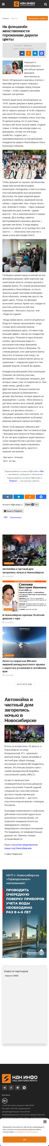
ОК (24, 1139)
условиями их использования (26, 1132)
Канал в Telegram (14, 511)
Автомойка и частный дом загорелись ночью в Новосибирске (23, 570)
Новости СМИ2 (11, 975)
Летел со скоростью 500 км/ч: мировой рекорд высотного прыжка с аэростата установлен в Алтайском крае (24, 666)
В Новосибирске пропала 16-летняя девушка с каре (23, 616)
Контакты (6, 1094)
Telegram (13, 480)
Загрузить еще (24, 684)
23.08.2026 (8, 576)
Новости (14, 18)
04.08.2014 (18, 45)
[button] (45, 1121)
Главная (5, 18)
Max (42, 471)
